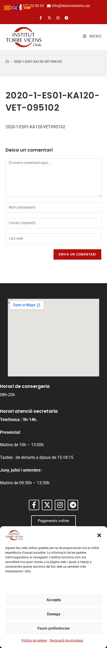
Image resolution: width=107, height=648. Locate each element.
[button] (99, 535)
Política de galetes (34, 640)
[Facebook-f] (40, 18)
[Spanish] (27, 7)
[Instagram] (58, 18)
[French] (20, 7)
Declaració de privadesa (66, 640)
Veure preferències (53, 628)
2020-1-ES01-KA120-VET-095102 (38, 61)
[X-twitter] (49, 18)
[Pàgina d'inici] (7, 61)
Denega (53, 614)
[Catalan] (7, 7)
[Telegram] (66, 18)
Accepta (53, 599)
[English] (14, 7)
